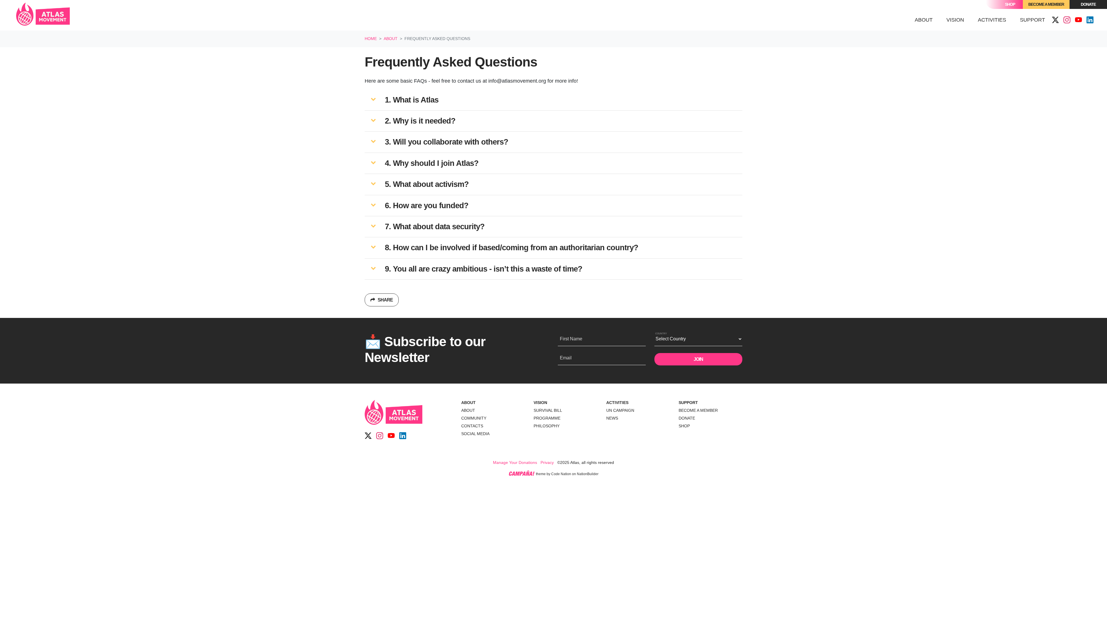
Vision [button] (955, 20)
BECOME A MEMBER (698, 410)
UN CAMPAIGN (620, 410)
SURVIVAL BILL (548, 410)
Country (661, 333)
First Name (571, 338)
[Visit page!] (1055, 20)
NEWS (612, 418)
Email (566, 357)
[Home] (43, 15)
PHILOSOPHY (547, 426)
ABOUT (468, 402)
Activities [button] (992, 20)
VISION (540, 402)
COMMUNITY (473, 418)
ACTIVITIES (617, 402)
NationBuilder (587, 474)
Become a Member (1046, 4)
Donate (1088, 4)
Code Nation (561, 474)
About (391, 38)
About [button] (927, 20)
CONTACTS (472, 426)
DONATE (687, 418)
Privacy (547, 462)
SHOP (684, 426)
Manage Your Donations (515, 462)
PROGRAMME (547, 418)
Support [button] (1032, 20)
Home (371, 38)
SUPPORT (688, 402)
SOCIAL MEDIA (475, 433)
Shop (1010, 4)
